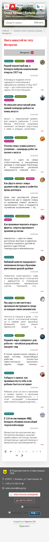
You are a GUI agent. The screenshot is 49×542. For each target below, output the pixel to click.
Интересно (20, 61)
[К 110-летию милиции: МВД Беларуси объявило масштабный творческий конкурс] (42, 416)
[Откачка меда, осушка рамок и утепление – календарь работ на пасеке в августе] (42, 140)
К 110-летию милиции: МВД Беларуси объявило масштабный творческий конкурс (20, 422)
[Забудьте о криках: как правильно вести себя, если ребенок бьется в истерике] (42, 376)
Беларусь (30, 61)
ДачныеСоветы (21, 137)
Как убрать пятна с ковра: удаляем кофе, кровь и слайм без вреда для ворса (21, 187)
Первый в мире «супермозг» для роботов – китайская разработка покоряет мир (21, 343)
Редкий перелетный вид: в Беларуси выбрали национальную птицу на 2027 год (21, 69)
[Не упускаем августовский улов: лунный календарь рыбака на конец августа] (42, 99)
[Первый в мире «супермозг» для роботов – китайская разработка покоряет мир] (42, 338)
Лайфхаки (30, 179)
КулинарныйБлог (22, 216)
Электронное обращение (26, 495)
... (29, 451)
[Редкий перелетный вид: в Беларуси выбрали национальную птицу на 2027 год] (42, 64)
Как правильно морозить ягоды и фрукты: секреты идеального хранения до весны (21, 228)
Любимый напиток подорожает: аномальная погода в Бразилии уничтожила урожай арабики (20, 265)
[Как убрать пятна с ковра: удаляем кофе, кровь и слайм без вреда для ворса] (42, 181)
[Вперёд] (16, 455)
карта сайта (26, 500)
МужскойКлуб (21, 96)
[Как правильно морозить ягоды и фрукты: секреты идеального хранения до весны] (42, 219)
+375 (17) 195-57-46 (14, 483)
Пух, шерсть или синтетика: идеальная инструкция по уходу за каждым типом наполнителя (20, 306)
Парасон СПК (30, 521)
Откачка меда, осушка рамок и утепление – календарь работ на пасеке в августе (20, 149)
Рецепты (8, 220)
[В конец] (22, 455)
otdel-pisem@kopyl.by (15, 488)
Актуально (9, 61)
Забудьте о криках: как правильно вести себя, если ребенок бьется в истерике (18, 381)
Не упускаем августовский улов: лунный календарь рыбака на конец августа (20, 108)
